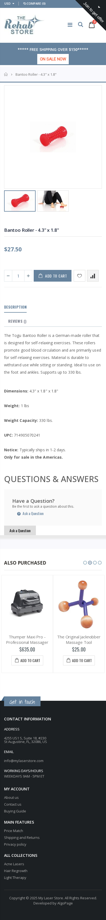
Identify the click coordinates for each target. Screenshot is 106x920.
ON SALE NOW (53, 59)
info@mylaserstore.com (23, 760)
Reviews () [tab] (17, 321)
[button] (85, 562)
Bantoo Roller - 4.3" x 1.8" (31, 230)
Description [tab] (15, 307)
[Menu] (70, 24)
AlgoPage (65, 903)
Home (6, 74)
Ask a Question (32, 513)
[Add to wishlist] (79, 276)
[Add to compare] (93, 276)
